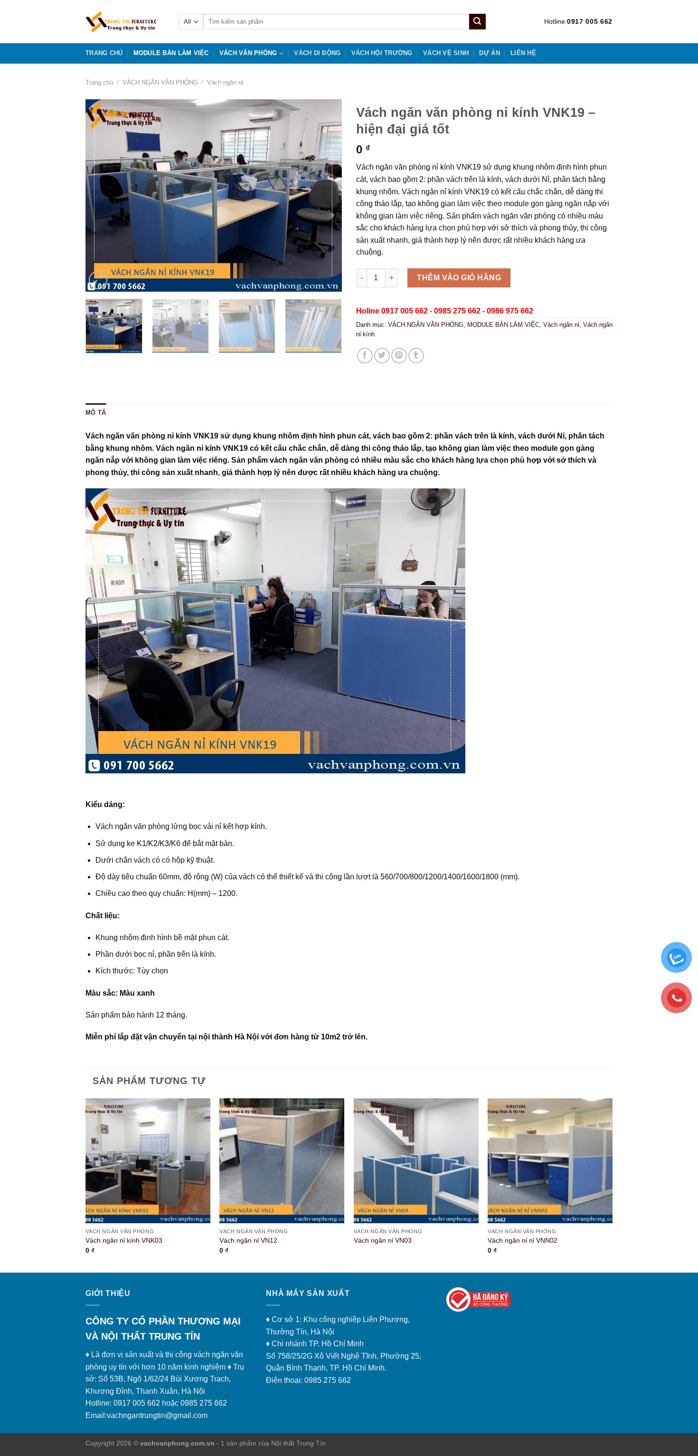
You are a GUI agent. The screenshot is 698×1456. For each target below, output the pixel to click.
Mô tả (95, 412)
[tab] (95, 412)
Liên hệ (523, 53)
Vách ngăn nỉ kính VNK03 (123, 1240)
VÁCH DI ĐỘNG (317, 53)
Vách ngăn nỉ (225, 82)
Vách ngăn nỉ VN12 (248, 1240)
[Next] (324, 195)
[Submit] (477, 22)
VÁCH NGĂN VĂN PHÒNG (160, 82)
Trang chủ (104, 53)
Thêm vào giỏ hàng (459, 278)
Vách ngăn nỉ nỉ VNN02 (522, 1240)
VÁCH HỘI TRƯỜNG (382, 53)
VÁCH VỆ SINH (446, 53)
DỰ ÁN (489, 53)
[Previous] (102, 195)
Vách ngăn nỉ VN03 (383, 1240)
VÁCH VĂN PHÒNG (248, 53)
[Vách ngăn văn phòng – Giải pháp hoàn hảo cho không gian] (124, 22)
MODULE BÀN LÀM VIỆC (171, 53)
